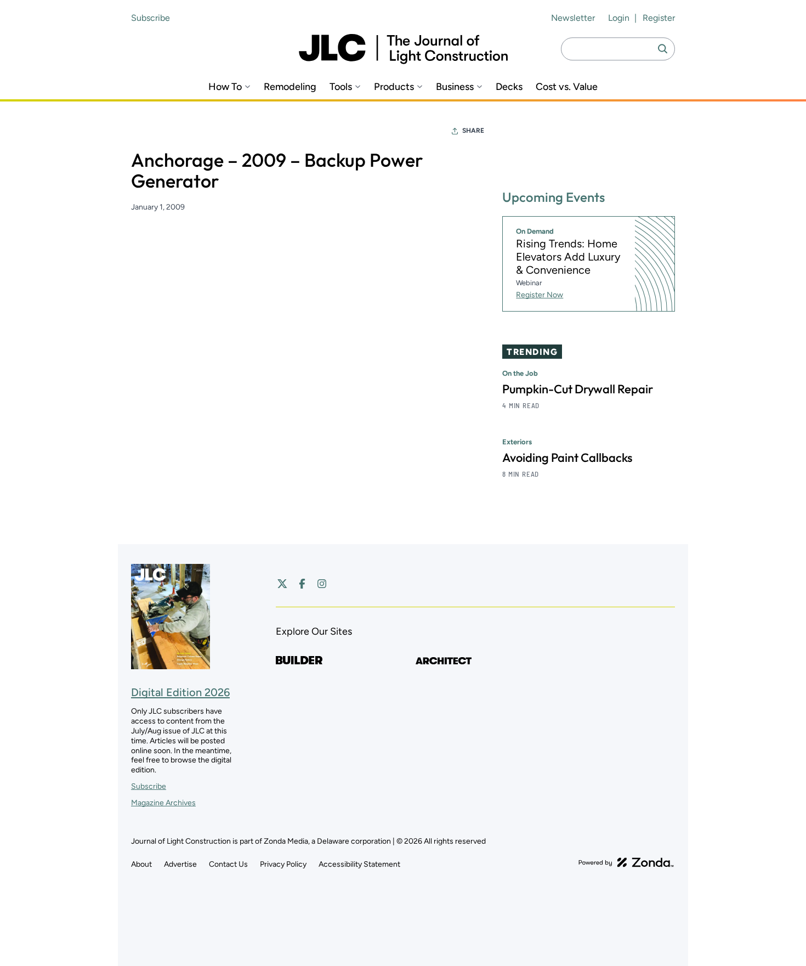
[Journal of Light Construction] (403, 49)
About (141, 864)
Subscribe (150, 18)
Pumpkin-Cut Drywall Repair (577, 389)
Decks (509, 87)
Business (455, 87)
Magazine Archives (163, 802)
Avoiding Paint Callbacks (567, 457)
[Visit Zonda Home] (626, 862)
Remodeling (290, 87)
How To (225, 87)
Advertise (180, 864)
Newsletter (573, 18)
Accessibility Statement (359, 864)
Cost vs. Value (567, 87)
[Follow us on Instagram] (321, 583)
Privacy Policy (283, 864)
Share (473, 130)
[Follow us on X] (282, 583)
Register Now (539, 295)
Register (659, 18)
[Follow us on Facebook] (302, 583)
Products (394, 87)
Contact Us (228, 864)
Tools (341, 87)
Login (618, 18)
